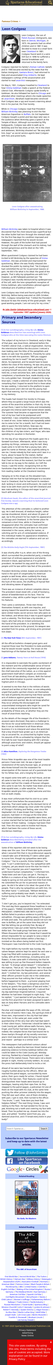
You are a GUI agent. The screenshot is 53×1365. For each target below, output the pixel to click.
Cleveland (31, 51)
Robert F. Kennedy (11, 1309)
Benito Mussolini (39, 1314)
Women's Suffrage (22, 1299)
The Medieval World (23, 1292)
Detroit (32, 40)
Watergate (46, 1279)
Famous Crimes (22, 1284)
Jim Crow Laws (24, 1314)
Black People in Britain (40, 1284)
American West (8, 1284)
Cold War (42, 1286)
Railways (11, 1302)
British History (6, 1279)
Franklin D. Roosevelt (17, 1317)
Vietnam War (19, 1279)
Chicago (42, 93)
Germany (9, 1292)
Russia (47, 1289)
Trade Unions (22, 1302)
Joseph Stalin (10, 1314)
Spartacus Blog (40, 1304)
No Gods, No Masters (26, 1218)
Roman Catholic (37, 67)
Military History (33, 1279)
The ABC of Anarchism (26, 1269)
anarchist (20, 80)
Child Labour (6, 1299)
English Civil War (8, 1289)
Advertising (27, 1332)
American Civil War (17, 1294)
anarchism (9, 98)
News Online (27, 1335)
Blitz (21, 1286)
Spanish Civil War (34, 1294)
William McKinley (9, 111)
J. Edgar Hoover (41, 1309)
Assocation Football (30, 1281)
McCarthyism (32, 1297)
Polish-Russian (28, 38)
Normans (44, 1281)
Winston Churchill (9, 1307)
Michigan (41, 40)
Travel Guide (27, 1304)
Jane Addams (10, 657)
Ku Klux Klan (11, 1312)
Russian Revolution (12, 1304)
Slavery (42, 1297)
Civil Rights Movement (15, 1297)
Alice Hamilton (11, 751)
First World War (11, 1276)
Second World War (27, 1276)
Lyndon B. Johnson (42, 1307)
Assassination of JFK (11, 1281)
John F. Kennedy (25, 1307)
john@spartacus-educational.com (33, 309)
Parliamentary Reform (40, 1299)
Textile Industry (36, 1302)
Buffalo (27, 114)
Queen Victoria (27, 1309)
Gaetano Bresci (26, 72)
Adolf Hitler (40, 1312)
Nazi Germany (40, 1292)
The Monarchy (12, 1286)
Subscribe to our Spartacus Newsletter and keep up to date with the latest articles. (26, 1141)
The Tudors (41, 1276)
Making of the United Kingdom (30, 1289)
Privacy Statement (27, 1330)
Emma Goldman (13, 88)
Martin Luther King (26, 1312)
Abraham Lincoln (35, 1317)
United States (30, 1286)
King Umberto (29, 75)
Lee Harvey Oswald (26, 1320)
